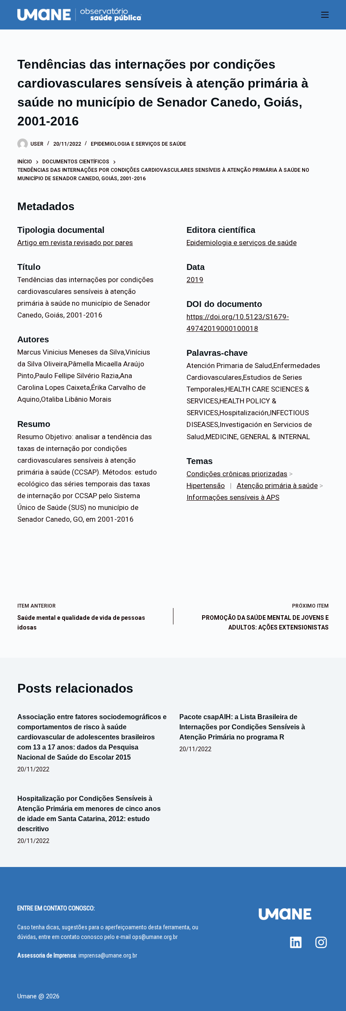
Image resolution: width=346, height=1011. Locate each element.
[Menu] (325, 15)
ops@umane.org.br (155, 937)
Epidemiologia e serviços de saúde (138, 144)
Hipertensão (206, 485)
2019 (195, 279)
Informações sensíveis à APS (233, 497)
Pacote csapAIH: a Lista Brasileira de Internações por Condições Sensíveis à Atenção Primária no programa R (242, 727)
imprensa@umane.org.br (107, 955)
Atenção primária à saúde (277, 485)
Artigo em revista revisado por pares (75, 242)
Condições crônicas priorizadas (237, 473)
